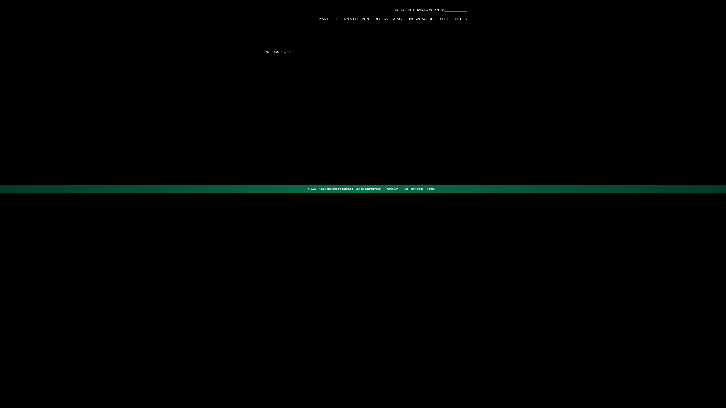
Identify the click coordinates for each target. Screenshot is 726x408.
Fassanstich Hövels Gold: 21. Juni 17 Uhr (324, 132)
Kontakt (431, 188)
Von (306, 139)
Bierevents (276, 139)
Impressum (392, 188)
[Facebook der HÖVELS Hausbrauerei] (298, 188)
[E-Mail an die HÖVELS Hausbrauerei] (291, 188)
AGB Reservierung (413, 188)
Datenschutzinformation (368, 188)
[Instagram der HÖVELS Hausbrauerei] (304, 188)
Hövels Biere (291, 139)
